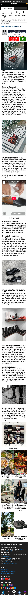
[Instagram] (5, 588)
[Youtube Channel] (11, 588)
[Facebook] (3, 588)
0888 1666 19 (9, 551)
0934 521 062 (9, 558)
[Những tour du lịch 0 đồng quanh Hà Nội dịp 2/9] (7, 524)
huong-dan (8, 20)
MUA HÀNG (23, 39)
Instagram (25, 594)
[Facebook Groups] (9, 588)
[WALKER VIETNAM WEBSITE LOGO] (14, 4)
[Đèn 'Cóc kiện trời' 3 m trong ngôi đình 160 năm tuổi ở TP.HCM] (20, 462)
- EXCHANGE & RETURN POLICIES (7, 573)
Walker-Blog (14, 20)
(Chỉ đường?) (21, 549)
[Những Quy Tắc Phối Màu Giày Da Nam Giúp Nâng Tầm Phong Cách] (20, 524)
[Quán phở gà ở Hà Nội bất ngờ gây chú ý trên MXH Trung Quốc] (7, 462)
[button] (7, 8)
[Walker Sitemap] (15, 588)
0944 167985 (8, 562)
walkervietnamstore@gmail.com (10, 564)
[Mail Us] (1, 588)
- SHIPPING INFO (4, 570)
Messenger (19, 594)
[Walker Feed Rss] (13, 588)
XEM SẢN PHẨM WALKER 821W (14, 39)
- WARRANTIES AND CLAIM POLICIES (8, 571)
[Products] (14, 591)
